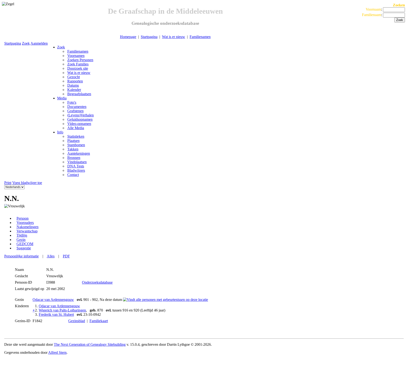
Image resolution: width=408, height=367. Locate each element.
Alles (51, 256)
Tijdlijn (22, 235)
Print (7, 183)
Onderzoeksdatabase (97, 282)
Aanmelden (39, 43)
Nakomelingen (27, 227)
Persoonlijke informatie (21, 256)
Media (62, 98)
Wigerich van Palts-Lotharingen (62, 310)
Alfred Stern (57, 352)
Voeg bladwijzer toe (27, 183)
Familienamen (200, 37)
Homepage (128, 37)
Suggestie (24, 248)
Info (60, 132)
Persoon (23, 218)
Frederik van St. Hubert (56, 314)
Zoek (26, 43)
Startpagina (149, 37)
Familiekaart (98, 321)
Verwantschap (27, 231)
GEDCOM (25, 244)
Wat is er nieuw (173, 37)
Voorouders (25, 223)
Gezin (21, 240)
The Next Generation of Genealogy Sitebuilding (90, 344)
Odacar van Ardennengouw (53, 300)
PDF (66, 256)
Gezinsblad (76, 321)
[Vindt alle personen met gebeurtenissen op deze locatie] (165, 300)
